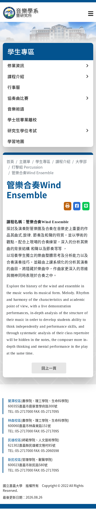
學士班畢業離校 (22, 119)
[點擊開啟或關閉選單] (90, 12)
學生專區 (42, 161)
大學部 (81, 161)
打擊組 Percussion (27, 167)
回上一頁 (48, 368)
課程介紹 (62, 161)
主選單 (24, 161)
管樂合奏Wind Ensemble (33, 172)
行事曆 (13, 87)
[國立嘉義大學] (28, 12)
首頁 (10, 161)
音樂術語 (15, 109)
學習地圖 (15, 141)
